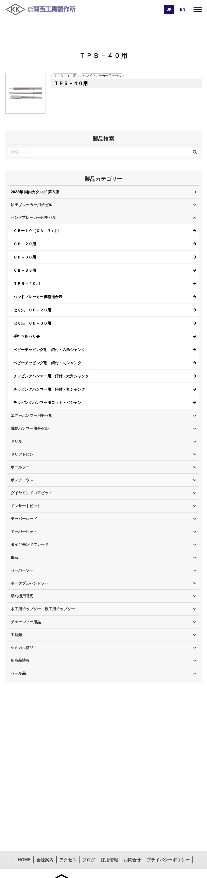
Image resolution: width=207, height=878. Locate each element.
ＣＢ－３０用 (24, 257)
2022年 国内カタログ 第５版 (35, 192)
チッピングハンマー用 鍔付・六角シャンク (51, 376)
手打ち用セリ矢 (26, 336)
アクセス (68, 859)
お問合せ (132, 859)
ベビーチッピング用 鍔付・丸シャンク (47, 363)
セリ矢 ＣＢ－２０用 (32, 310)
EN (182, 9)
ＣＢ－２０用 (24, 244)
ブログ (88, 859)
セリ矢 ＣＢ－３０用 (32, 323)
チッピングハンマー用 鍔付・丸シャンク (49, 389)
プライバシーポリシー (168, 859)
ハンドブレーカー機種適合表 (38, 297)
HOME (24, 859)
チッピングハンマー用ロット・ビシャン (47, 402)
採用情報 (109, 859)
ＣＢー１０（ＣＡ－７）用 (36, 230)
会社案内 (45, 859)
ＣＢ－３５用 (24, 270)
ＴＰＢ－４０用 (26, 283)
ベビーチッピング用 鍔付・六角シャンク (49, 349)
